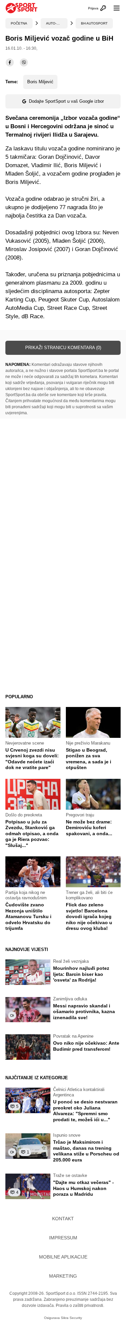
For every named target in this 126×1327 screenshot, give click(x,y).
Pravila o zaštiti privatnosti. (80, 1305)
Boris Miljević (40, 81)
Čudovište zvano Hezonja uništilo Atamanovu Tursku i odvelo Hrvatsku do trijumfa (28, 916)
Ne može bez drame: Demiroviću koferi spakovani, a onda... (89, 827)
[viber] (24, 62)
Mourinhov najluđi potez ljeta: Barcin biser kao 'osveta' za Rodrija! (81, 974)
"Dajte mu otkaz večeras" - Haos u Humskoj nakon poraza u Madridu (83, 1188)
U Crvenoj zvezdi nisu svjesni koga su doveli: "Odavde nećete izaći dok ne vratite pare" (32, 758)
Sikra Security (71, 1318)
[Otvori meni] (114, 8)
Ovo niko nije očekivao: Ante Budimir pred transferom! (86, 1046)
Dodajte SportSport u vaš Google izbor (66, 101)
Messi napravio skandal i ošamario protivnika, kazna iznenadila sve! (84, 1011)
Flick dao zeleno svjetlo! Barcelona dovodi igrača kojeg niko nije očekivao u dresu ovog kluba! (89, 916)
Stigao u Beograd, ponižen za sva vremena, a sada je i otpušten (88, 758)
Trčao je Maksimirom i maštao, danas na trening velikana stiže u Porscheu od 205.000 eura (86, 1151)
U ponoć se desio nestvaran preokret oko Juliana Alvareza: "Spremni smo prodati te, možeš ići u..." (85, 1110)
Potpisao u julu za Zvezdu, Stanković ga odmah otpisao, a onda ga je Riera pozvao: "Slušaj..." (31, 833)
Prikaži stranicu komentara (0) (63, 347)
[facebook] (10, 62)
